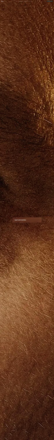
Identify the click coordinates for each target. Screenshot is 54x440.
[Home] (2, 1)
